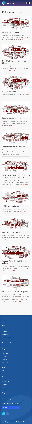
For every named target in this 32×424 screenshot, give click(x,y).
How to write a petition (8, 340)
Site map (4, 331)
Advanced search (6, 370)
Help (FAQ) (5, 353)
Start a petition (6, 334)
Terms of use (5, 365)
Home (3, 325)
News (3, 328)
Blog (3, 393)
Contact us (5, 362)
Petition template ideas (8, 337)
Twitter (4, 387)
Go (18, 407)
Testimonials (5, 381)
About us (4, 359)
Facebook (4, 384)
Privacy (4, 356)
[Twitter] (3, 413)
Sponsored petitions (7, 343)
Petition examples (6, 367)
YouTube (4, 390)
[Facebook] (7, 413)
